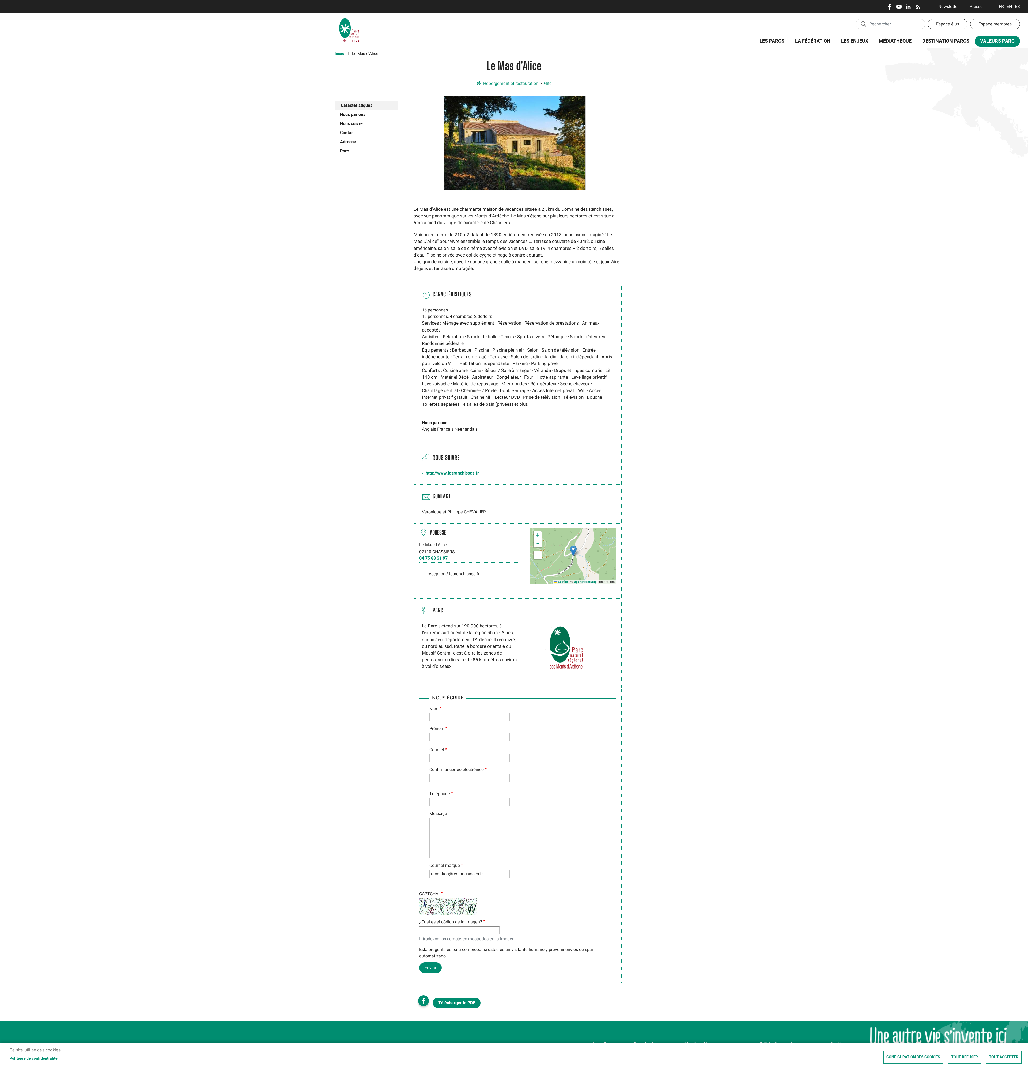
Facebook (889, 6)
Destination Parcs (945, 41)
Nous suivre (351, 124)
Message (438, 813)
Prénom (436, 728)
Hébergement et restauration (510, 83)
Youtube (899, 6)
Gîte (548, 83)
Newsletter (948, 6)
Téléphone (439, 794)
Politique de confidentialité (34, 1058)
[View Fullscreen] (538, 555)
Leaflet (562, 582)
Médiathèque (895, 41)
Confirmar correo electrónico (456, 769)
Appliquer (863, 24)
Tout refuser (964, 1057)
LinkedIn (908, 6)
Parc (344, 151)
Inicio (339, 54)
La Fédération (810, 44)
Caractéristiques (356, 105)
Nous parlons (352, 114)
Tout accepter (1003, 1057)
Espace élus (947, 24)
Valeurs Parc (995, 42)
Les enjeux (852, 44)
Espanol (1017, 7)
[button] (515, 142)
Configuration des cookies (913, 1057)
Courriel (436, 750)
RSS (917, 6)
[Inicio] (349, 20)
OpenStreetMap (585, 582)
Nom (434, 709)
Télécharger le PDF (456, 1003)
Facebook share (423, 1000)
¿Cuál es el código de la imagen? (450, 922)
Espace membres (995, 24)
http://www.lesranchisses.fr (452, 473)
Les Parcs (769, 44)
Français (1001, 7)
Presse (976, 6)
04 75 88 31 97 (433, 558)
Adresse (348, 142)
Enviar (430, 968)
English (1009, 7)
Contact (347, 133)
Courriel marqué (444, 865)
